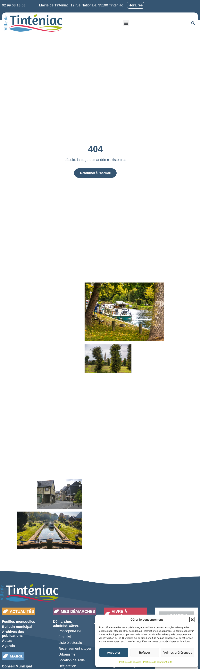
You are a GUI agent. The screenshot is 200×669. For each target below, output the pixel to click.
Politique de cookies (130, 661)
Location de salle (71, 660)
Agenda (8, 646)
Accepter (113, 652)
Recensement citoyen (75, 648)
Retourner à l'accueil (95, 173)
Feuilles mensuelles (18, 622)
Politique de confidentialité (157, 661)
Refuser (144, 652)
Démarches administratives (66, 623)
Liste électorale (70, 643)
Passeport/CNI (69, 631)
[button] (192, 620)
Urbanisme (66, 654)
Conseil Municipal (17, 666)
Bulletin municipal (17, 627)
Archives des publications (13, 634)
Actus (7, 641)
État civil (64, 637)
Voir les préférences (177, 652)
